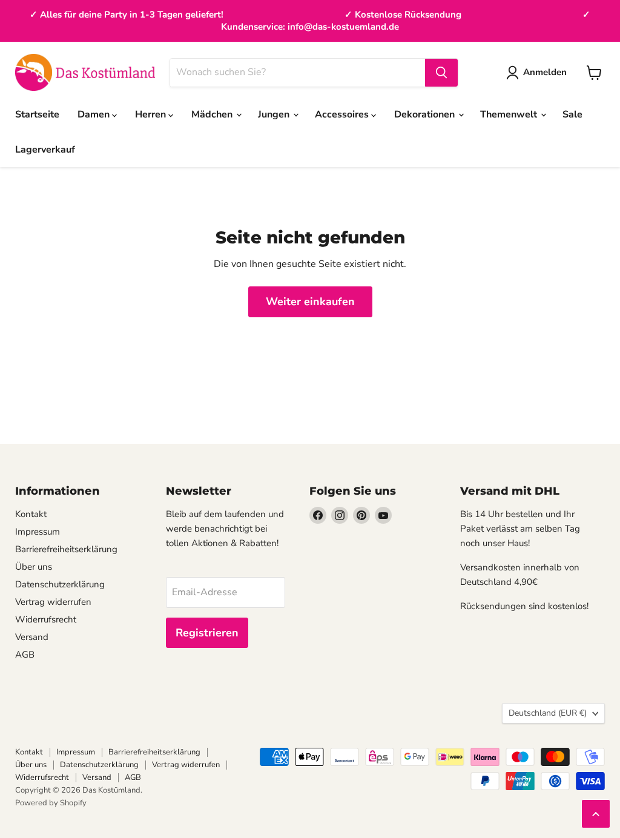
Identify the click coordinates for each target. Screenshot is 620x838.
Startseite (37, 114)
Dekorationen (425, 114)
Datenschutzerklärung (60, 584)
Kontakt (31, 514)
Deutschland (548, 713)
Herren (151, 114)
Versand (31, 637)
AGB (25, 654)
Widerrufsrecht (45, 619)
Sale (572, 114)
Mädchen (213, 114)
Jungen (275, 114)
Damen (95, 114)
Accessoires (343, 114)
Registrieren (207, 632)
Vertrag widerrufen (53, 602)
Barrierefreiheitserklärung (66, 549)
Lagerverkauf (45, 149)
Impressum (37, 532)
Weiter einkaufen (310, 301)
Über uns (33, 567)
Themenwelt (509, 114)
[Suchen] (441, 73)
